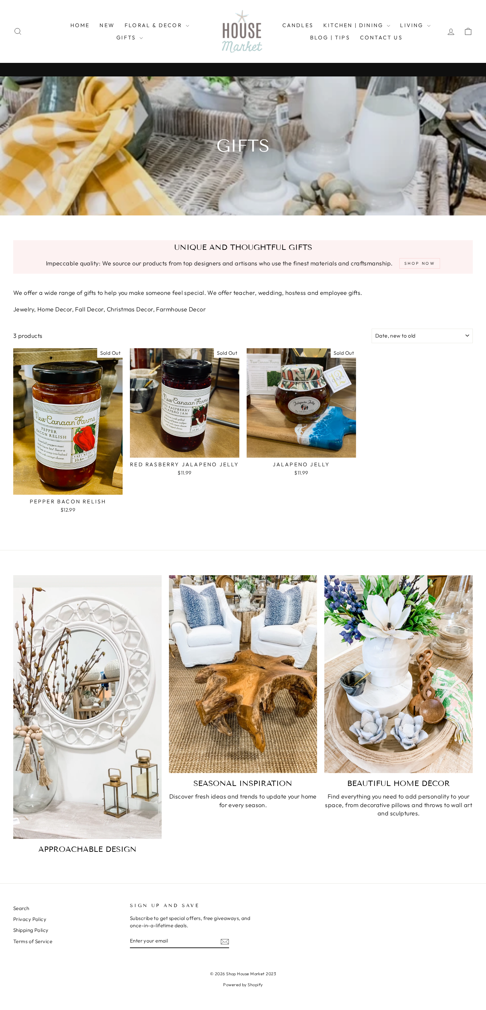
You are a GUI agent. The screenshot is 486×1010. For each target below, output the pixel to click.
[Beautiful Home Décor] (398, 674)
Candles (297, 25)
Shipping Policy (31, 930)
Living (412, 25)
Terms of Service (32, 941)
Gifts (127, 37)
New (107, 25)
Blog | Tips (330, 37)
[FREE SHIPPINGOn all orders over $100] (243, 69)
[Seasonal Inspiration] (243, 674)
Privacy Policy (29, 919)
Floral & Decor (154, 25)
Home (80, 25)
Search (21, 908)
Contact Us (381, 37)
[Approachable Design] (87, 707)
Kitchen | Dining (354, 25)
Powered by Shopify (243, 984)
